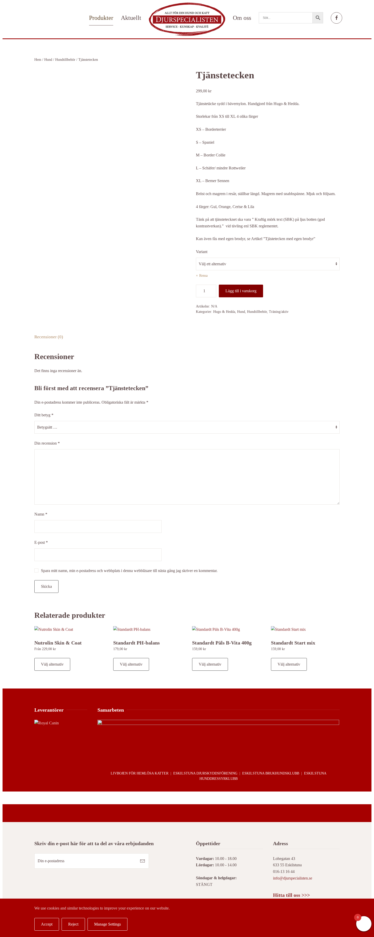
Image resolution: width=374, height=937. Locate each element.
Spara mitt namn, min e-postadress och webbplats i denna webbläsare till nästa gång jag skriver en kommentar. (129, 570)
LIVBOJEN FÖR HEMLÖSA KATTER (139, 773)
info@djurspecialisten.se (292, 878)
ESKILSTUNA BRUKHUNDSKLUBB (270, 773)
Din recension (47, 443)
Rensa (203, 275)
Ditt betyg (43, 415)
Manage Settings (107, 924)
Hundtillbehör (65, 60)
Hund (48, 60)
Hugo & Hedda (224, 312)
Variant (201, 252)
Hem (37, 60)
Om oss (242, 17)
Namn (40, 514)
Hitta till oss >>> (291, 895)
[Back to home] (187, 19)
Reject (73, 924)
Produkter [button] (101, 17)
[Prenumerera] (142, 861)
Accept (46, 924)
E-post (41, 542)
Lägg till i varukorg (240, 291)
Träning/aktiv (279, 312)
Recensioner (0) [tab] (48, 336)
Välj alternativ (52, 664)
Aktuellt (131, 17)
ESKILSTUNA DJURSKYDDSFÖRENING (205, 773)
